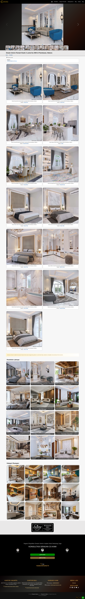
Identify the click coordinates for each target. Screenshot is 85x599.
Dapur (62, 143)
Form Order (43, 557)
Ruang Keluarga (26, 143)
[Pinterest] (72, 587)
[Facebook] (70, 587)
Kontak (79, 1)
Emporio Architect (44, 594)
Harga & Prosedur (62, 1)
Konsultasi (43, 554)
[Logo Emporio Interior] (4, 2)
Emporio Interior (35, 594)
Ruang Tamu (26, 102)
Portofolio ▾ (56, 1)
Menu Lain (74, 580)
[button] (78, 24)
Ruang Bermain (62, 184)
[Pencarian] (83, 2)
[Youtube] (76, 587)
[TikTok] (78, 587)
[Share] (80, 598)
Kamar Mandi (26, 308)
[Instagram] (74, 587)
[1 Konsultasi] (83, 598)
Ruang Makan (26, 184)
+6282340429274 (42, 566)
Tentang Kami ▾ (70, 1)
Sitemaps (74, 582)
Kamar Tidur (26, 225)
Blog (76, 1)
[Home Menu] (52, 2)
